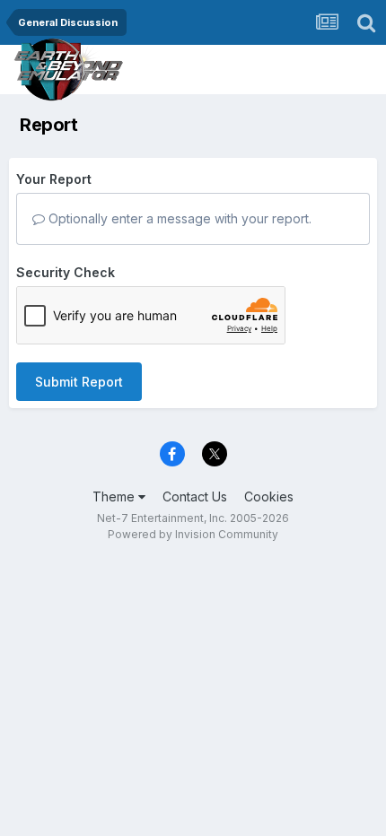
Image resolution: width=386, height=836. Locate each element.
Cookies (269, 496)
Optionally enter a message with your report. (178, 218)
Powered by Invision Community (193, 534)
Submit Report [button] (79, 381)
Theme (115, 496)
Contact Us (194, 496)
